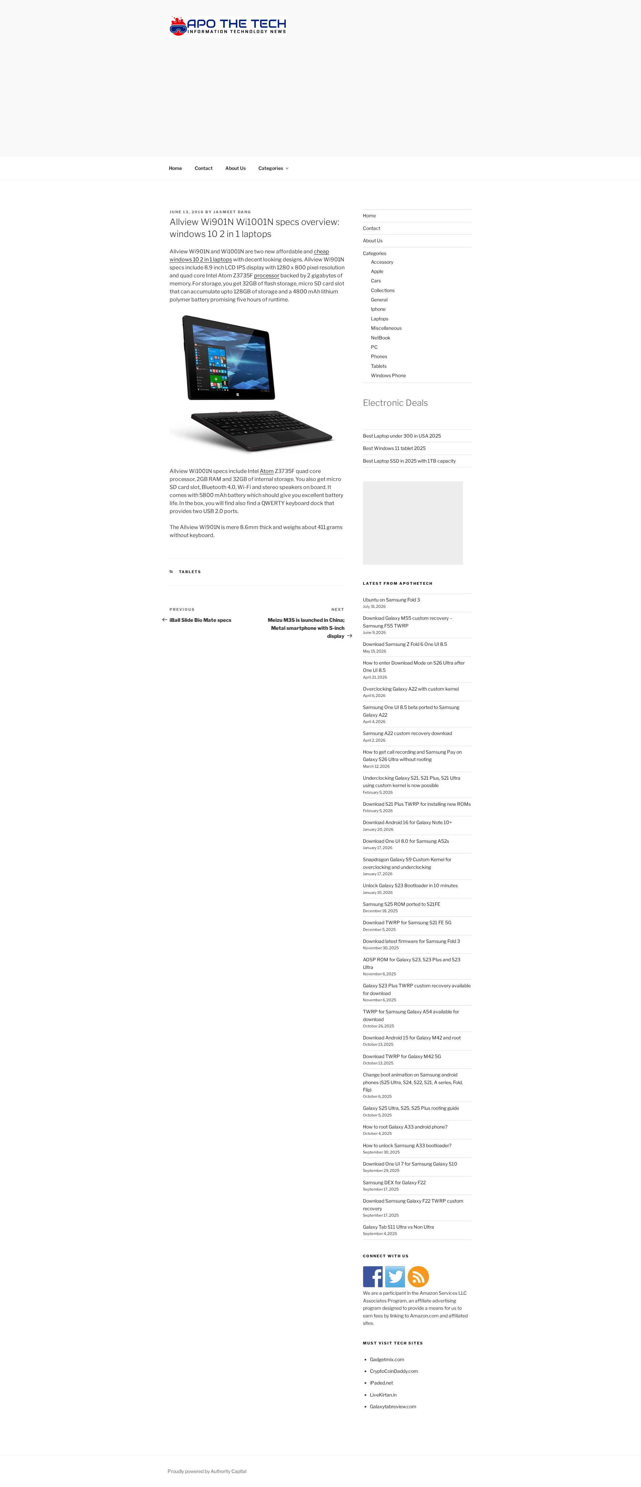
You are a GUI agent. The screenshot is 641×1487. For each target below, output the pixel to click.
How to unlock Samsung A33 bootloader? (407, 1145)
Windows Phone (388, 375)
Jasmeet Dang (232, 212)
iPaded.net (381, 1383)
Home (175, 168)
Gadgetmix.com (387, 1359)
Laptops (379, 318)
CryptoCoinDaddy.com (394, 1371)
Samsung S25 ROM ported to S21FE (401, 904)
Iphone (378, 309)
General (379, 299)
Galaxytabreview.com (393, 1406)
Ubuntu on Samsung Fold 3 (391, 599)
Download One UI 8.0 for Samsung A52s (406, 841)
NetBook (380, 337)
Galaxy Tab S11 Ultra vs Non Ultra (398, 1227)
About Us (235, 168)
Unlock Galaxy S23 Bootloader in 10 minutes (410, 885)
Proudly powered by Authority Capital (207, 1471)
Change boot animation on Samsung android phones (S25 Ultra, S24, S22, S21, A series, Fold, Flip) (413, 1082)
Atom (267, 471)
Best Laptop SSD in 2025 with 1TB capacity (409, 461)
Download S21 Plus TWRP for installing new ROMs (417, 804)
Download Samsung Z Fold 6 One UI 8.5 (405, 644)
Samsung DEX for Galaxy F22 (394, 1182)
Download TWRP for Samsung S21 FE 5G (407, 922)
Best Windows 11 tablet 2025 (394, 448)
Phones (379, 356)
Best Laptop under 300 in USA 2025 (402, 436)
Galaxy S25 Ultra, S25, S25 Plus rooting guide (411, 1108)
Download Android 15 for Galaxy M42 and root (412, 1037)
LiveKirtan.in (383, 1395)
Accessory (382, 262)
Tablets (190, 571)
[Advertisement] (320, 90)
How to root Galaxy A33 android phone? (405, 1127)
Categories (270, 168)
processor (266, 275)
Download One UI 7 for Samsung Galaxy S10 (410, 1164)
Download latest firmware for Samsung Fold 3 (411, 941)
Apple (377, 271)
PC (374, 347)
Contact (204, 168)
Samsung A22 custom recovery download (407, 733)
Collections (383, 290)
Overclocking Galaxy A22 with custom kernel (411, 689)
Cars (376, 280)
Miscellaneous (386, 328)
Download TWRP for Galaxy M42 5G (402, 1056)
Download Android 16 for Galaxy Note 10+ (407, 822)
